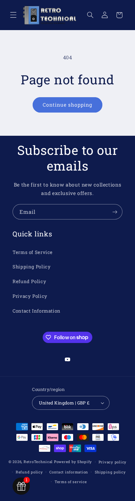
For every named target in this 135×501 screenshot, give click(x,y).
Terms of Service (33, 252)
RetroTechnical (38, 461)
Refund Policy (29, 281)
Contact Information (37, 311)
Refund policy (29, 472)
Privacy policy (113, 462)
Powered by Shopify (73, 461)
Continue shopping (68, 104)
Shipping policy (110, 472)
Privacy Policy (30, 296)
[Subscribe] (115, 211)
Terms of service (71, 481)
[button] (13, 15)
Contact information (68, 472)
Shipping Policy (32, 267)
